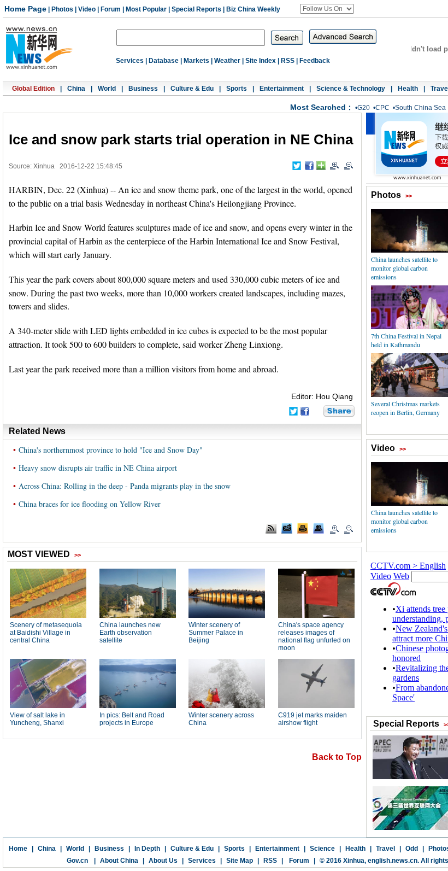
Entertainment (282, 88)
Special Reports (196, 9)
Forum (111, 9)
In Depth (147, 848)
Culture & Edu (192, 88)
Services (130, 61)
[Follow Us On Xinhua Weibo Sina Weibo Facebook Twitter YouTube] (327, 9)
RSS (287, 61)
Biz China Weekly (253, 9)
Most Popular (146, 9)
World (107, 88)
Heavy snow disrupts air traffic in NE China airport (98, 468)
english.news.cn (392, 860)
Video (87, 9)
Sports (236, 88)
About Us (163, 860)
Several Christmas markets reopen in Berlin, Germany (405, 408)
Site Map (239, 860)
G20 (363, 108)
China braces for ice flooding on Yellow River (90, 504)
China (76, 88)
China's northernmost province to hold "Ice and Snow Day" (111, 450)
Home (18, 848)
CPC (382, 108)
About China (119, 860)
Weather (227, 61)
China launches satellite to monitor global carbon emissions (404, 268)
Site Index (260, 61)
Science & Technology (350, 88)
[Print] (302, 528)
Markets (196, 61)
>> (408, 195)
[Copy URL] (318, 528)
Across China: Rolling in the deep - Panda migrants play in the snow (125, 486)
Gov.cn (77, 860)
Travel (385, 848)
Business (143, 88)
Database (164, 61)
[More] (321, 165)
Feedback (314, 61)
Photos (62, 9)
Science (322, 848)
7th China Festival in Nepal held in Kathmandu (406, 340)
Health (408, 88)
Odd (411, 848)
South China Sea (420, 108)
